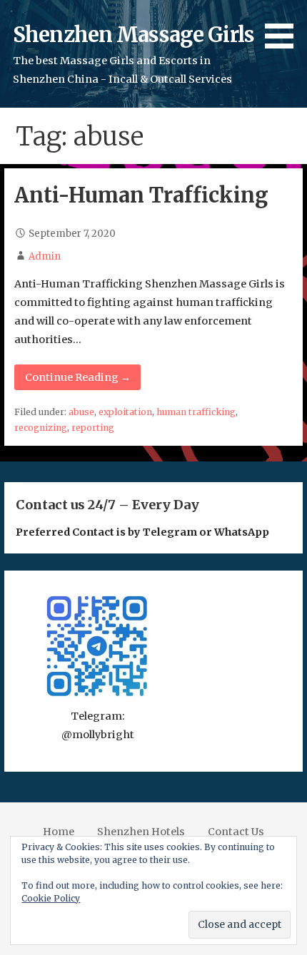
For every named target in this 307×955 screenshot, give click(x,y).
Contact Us (236, 831)
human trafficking (196, 412)
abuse (81, 412)
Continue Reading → (78, 377)
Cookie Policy (50, 898)
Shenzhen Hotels (141, 831)
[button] (284, 26)
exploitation (125, 412)
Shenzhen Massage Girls (133, 35)
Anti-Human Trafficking (141, 195)
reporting (92, 427)
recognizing (40, 427)
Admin (45, 256)
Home (58, 831)
